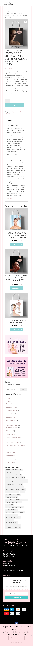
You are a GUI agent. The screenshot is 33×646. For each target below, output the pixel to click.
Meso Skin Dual (15, 492)
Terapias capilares (10, 434)
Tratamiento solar (17, 527)
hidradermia (16, 487)
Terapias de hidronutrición (13, 437)
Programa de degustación (11, 497)
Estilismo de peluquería (12, 427)
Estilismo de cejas (10, 404)
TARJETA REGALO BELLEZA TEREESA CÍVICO (15, 512)
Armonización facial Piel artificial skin (14, 484)
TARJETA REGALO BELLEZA (11, 510)
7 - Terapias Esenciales (11, 449)
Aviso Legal (7, 563)
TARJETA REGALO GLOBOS (11, 515)
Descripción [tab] (10, 120)
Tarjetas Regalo (9, 462)
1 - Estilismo (8, 401)
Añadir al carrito (14, 105)
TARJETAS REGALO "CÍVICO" (12, 522)
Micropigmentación (10, 459)
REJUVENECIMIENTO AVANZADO (13, 499)
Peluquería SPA (10, 431)
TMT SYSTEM (8, 527)
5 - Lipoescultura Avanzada (12, 442)
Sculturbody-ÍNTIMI (10, 502)
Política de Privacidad (9, 565)
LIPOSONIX (8, 492)
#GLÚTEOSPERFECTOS (17, 470)
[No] (31, 635)
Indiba (22, 487)
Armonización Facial (10, 455)
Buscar (24, 389)
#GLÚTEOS (8, 470)
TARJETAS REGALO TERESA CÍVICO (13, 525)
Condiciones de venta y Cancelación (13, 570)
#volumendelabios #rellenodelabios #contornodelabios (14, 481)
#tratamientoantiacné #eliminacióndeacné (15, 477)
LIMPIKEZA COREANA (20, 489)
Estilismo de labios (11, 407)
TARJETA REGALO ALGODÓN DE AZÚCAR (15, 507)
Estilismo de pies (10, 417)
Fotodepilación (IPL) (11, 420)
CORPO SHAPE (9, 487)
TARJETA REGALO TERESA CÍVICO (13, 517)
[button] (25, 22)
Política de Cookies (9, 568)
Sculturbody (24, 499)
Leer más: (7, 95)
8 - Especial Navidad (10, 452)
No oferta (22, 492)
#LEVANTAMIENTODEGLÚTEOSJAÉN (13, 475)
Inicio (6, 11)
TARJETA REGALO (9, 504)
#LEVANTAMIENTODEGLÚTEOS (12, 472)
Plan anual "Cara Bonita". (14, 494)
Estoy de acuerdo (16, 638)
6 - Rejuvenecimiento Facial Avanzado (15, 445)
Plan (6, 494)
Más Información (16, 642)
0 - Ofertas (7, 398)
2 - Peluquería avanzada (11, 425)
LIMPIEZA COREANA (10, 489)
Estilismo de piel (10, 414)
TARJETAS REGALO (10, 520)
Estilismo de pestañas (11, 410)
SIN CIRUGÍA (18, 502)
